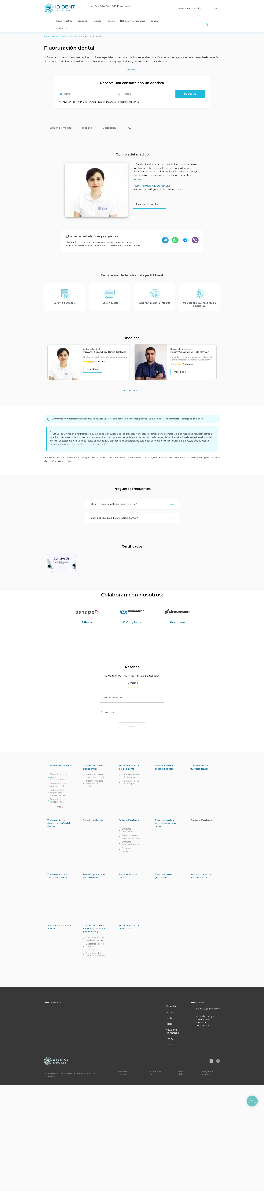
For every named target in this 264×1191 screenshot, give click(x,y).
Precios (111, 21)
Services (56, 36)
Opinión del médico (60, 128)
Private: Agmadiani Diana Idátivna (105, 352)
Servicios (82, 21)
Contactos (61, 28)
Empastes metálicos (126, 849)
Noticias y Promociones (132, 21)
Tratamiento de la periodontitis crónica (94, 784)
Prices (98, 1009)
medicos (87, 128)
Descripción (109, 128)
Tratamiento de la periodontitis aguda (95, 775)
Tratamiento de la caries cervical (58, 785)
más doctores (130, 390)
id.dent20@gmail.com (208, 1008)
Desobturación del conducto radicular (95, 938)
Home (47, 36)
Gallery (139, 1009)
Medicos (97, 21)
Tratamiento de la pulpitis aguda (130, 782)
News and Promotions (119, 1009)
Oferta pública (180, 1072)
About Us (57, 1009)
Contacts (57, 1016)
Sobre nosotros (64, 21)
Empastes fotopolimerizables (131, 843)
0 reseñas (100, 361)
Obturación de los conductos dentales (95, 954)
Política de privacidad (122, 1072)
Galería (154, 21)
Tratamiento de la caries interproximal (58, 777)
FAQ (129, 128)
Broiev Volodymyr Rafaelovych (189, 352)
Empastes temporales (127, 830)
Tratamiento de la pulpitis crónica (130, 775)
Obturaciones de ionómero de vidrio (131, 836)
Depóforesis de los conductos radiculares (95, 946)
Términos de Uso (155, 1072)
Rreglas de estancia (207, 1072)
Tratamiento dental (71, 36)
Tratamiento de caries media (57, 800)
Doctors (86, 1009)
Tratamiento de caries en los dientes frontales (58, 793)
